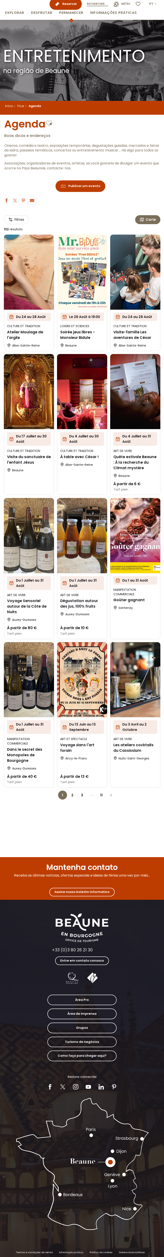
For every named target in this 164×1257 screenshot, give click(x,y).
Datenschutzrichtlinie (132, 1252)
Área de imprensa (82, 1014)
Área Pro (82, 1000)
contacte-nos (59, 168)
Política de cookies (101, 1252)
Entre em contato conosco (82, 960)
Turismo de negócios (82, 1042)
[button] (15, 10)
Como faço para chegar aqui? (82, 1056)
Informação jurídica (71, 1252)
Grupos (82, 1028)
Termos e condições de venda (34, 1252)
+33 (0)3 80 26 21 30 (72, 950)
